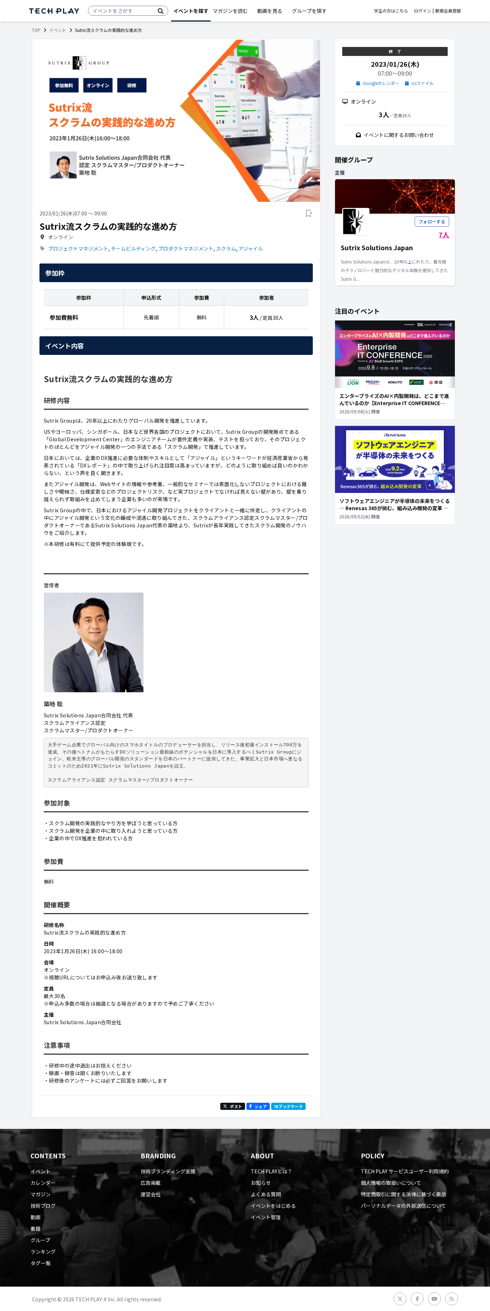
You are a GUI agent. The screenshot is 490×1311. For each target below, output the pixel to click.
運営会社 (151, 1194)
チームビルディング (133, 248)
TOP (36, 30)
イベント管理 (266, 1217)
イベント (57, 30)
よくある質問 (266, 1194)
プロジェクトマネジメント (78, 248)
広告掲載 (151, 1182)
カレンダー (43, 1182)
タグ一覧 (40, 1263)
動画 (35, 1217)
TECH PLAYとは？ (271, 1171)
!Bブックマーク (288, 1106)
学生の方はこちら (391, 11)
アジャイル (251, 248)
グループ (40, 1240)
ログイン (422, 11)
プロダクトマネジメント (185, 248)
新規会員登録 (448, 11)
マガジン (40, 1194)
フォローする (432, 221)
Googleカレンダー (381, 83)
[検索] (161, 10)
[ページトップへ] (54, 11)
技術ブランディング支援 (168, 1171)
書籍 (35, 1228)
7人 (444, 234)
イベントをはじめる (273, 1205)
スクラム (226, 248)
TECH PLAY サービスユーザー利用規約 (405, 1171)
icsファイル (422, 83)
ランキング (43, 1251)
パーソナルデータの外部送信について (403, 1205)
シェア (261, 1106)
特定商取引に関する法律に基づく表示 (403, 1194)
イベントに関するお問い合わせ (399, 134)
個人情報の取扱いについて (391, 1182)
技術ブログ (43, 1205)
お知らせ (261, 1182)
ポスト (236, 1106)
